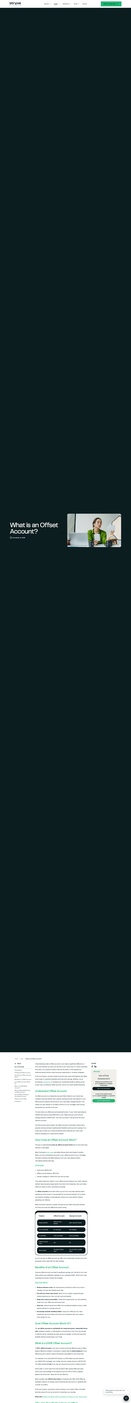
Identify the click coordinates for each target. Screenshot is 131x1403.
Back (19, 1063)
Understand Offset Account (22, 1072)
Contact (84, 4)
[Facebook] (92, 1066)
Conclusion (18, 1101)
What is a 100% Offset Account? (21, 1087)
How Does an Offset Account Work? (23, 1076)
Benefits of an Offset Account (23, 1079)
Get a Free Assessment (103, 1088)
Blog (22, 1059)
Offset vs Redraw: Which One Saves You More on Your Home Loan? (65, 1397)
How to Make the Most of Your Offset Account (22, 1095)
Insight (16, 1059)
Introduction (18, 1070)
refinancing (46, 1082)
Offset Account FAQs (21, 1099)
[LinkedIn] (95, 1066)
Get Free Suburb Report (103, 1100)
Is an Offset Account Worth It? (22, 1082)
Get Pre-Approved (110, 4)
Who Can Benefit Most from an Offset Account (22, 1091)
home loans (50, 1152)
